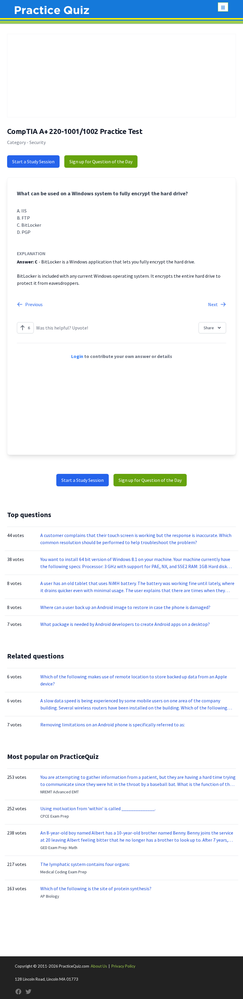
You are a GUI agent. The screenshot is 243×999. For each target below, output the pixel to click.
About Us (99, 966)
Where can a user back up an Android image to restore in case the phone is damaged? (125, 607)
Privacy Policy (123, 966)
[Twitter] (28, 992)
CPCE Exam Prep (54, 816)
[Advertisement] (121, 75)
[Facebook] (18, 992)
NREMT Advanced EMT (59, 792)
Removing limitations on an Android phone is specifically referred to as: (112, 725)
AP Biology (49, 896)
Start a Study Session (33, 161)
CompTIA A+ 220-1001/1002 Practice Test (74, 131)
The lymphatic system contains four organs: (85, 864)
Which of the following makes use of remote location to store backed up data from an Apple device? (133, 680)
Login (77, 356)
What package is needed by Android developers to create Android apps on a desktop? (125, 624)
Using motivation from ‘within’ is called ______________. (98, 808)
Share (209, 327)
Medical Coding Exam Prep (63, 872)
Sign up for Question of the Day (100, 161)
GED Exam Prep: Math (58, 847)
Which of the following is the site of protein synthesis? (95, 888)
